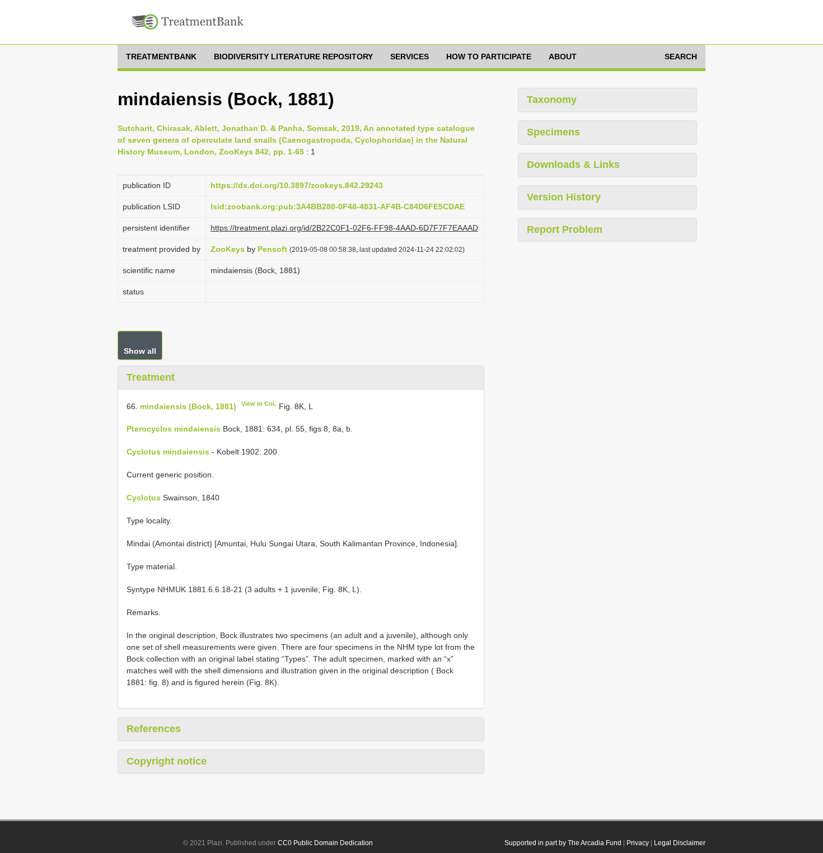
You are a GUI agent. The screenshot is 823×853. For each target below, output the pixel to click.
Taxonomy (552, 99)
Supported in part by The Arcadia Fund (562, 843)
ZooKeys (228, 249)
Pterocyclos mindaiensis (174, 428)
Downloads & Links (573, 164)
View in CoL (259, 403)
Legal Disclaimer (679, 843)
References (154, 728)
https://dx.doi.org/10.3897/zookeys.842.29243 (297, 185)
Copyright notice (167, 761)
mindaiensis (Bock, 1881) (188, 405)
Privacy (637, 843)
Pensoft (272, 249)
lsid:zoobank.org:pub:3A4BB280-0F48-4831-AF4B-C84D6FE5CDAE (338, 206)
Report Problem (564, 229)
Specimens (553, 132)
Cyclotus (144, 497)
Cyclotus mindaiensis (168, 451)
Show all (140, 350)
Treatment (151, 377)
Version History (564, 197)
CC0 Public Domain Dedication (325, 843)
